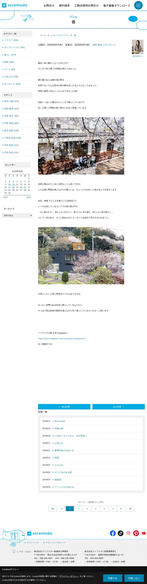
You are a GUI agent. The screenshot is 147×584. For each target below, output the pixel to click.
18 (13, 187)
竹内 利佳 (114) (11, 152)
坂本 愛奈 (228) (11, 130)
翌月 (29, 197)
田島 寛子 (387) (11, 116)
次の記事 (117, 407)
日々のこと (110, 45)
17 (9, 187)
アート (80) (9, 69)
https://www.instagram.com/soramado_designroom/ (62, 338)
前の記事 (66, 407)
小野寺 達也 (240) (12, 138)
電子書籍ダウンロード (116, 5)
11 (13, 184)
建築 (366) (9, 62)
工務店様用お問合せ (86, 5)
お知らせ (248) (11, 76)
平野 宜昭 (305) (11, 123)
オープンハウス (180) (14, 47)
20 (21, 187)
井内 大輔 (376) (11, 101)
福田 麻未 (97, 45)
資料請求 (64, 5)
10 (9, 184)
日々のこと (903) (12, 84)
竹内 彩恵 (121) (11, 145)
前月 (6, 197)
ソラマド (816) (11, 40)
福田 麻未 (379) (11, 108)
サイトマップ (33, 542)
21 (25, 187)
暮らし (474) (10, 54)
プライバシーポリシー (55, 542)
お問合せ (48, 5)
